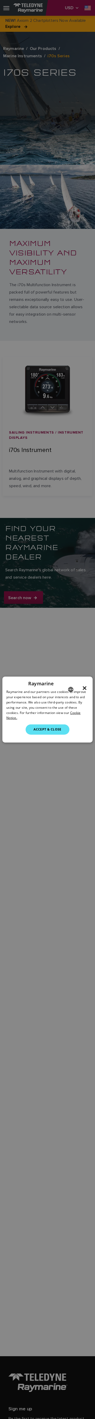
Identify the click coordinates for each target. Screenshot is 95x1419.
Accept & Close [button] (47, 729)
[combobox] (70, 689)
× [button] (84, 688)
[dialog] (47, 710)
